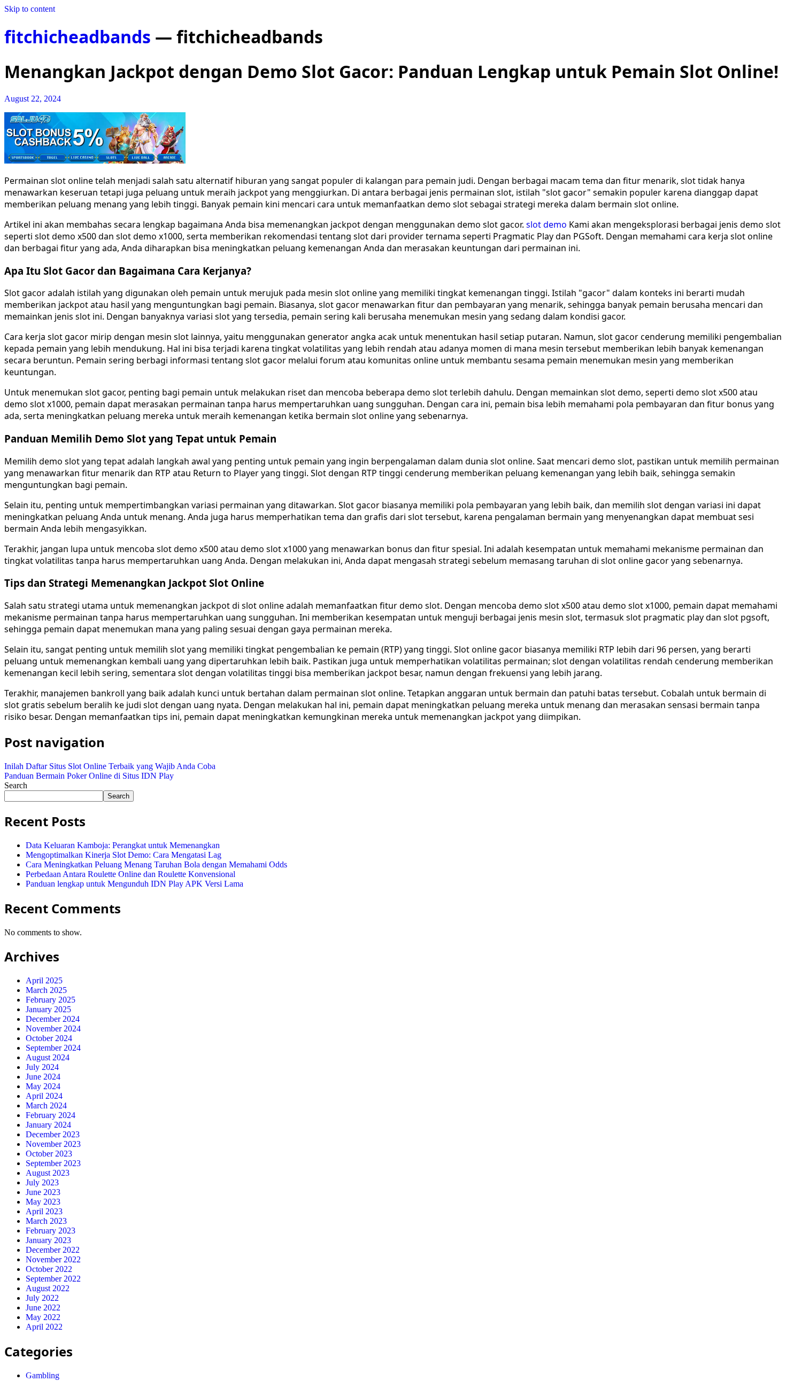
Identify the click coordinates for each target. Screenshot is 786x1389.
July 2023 (42, 1182)
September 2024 (53, 1047)
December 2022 (53, 1249)
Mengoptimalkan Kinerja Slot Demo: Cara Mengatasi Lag (123, 854)
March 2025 (46, 990)
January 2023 (48, 1240)
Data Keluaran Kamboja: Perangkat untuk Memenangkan (123, 845)
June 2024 (43, 1076)
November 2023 (53, 1144)
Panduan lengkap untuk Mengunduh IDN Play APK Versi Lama (134, 883)
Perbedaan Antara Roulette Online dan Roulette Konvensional (130, 874)
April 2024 (44, 1095)
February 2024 (50, 1115)
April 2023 (44, 1211)
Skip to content (29, 8)
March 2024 (46, 1105)
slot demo (546, 224)
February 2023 (50, 1230)
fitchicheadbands (77, 36)
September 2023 (53, 1163)
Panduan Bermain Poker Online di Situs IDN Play (89, 775)
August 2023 (48, 1172)
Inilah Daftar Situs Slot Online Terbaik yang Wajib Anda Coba (109, 766)
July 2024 (42, 1067)
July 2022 (42, 1297)
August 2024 (48, 1057)
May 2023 (43, 1201)
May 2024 (43, 1086)
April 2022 (44, 1326)
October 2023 (49, 1153)
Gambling (42, 1375)
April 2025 (44, 980)
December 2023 (53, 1134)
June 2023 (43, 1192)
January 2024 (48, 1124)
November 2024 (53, 1028)
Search (15, 785)
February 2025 (50, 999)
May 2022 (43, 1317)
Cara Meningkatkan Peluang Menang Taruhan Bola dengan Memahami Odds (156, 864)
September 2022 (53, 1278)
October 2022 (49, 1269)
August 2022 (48, 1288)
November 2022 (53, 1259)
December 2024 (53, 1018)
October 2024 (49, 1038)
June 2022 (43, 1307)
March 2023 (46, 1220)
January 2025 (48, 1009)
